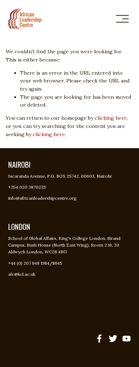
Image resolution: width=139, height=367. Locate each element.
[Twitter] (113, 338)
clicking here (111, 118)
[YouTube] (126, 338)
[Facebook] (99, 338)
